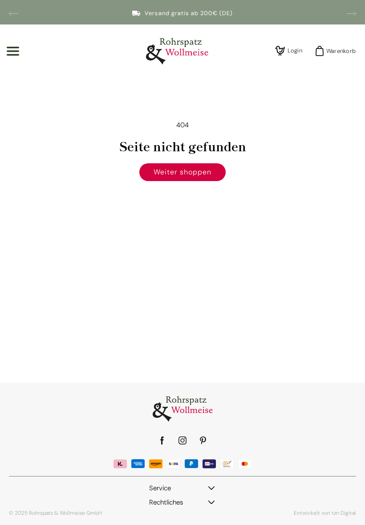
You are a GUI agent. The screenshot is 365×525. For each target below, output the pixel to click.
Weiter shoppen (182, 172)
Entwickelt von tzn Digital (325, 513)
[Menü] (13, 51)
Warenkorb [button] (338, 51)
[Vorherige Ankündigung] (13, 13)
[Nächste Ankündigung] (351, 13)
